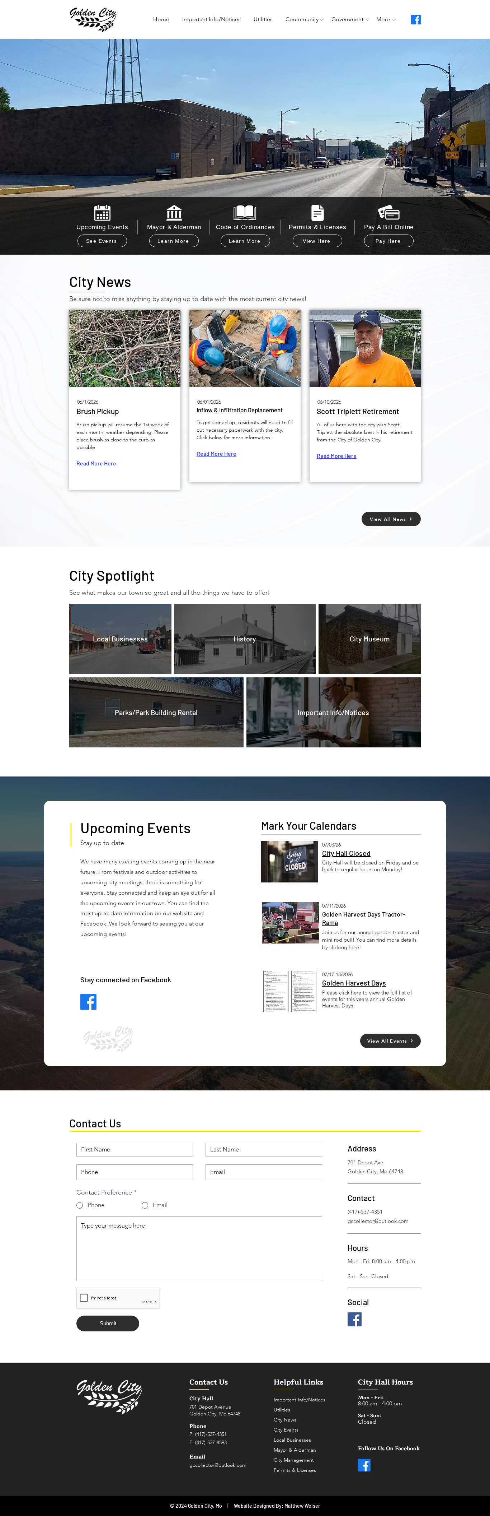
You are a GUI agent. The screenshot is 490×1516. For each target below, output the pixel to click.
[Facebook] (416, 19)
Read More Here (96, 463)
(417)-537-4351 (211, 1434)
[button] (347, 19)
